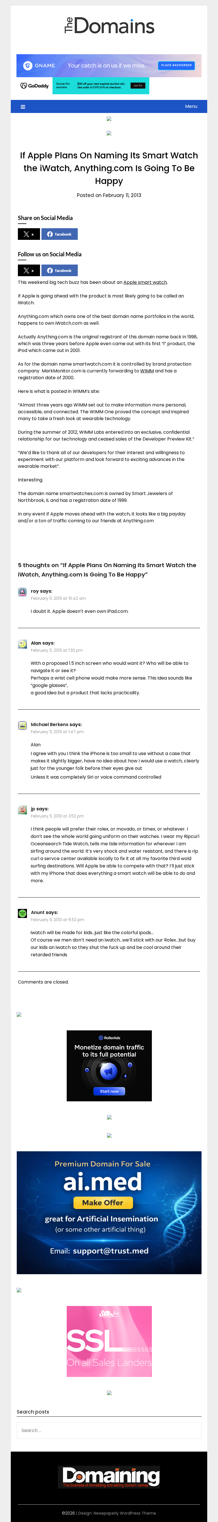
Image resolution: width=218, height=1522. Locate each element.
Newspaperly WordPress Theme (125, 1513)
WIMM (147, 371)
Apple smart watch (145, 282)
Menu (191, 106)
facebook (63, 234)
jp (33, 809)
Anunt (38, 912)
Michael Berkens (49, 724)
